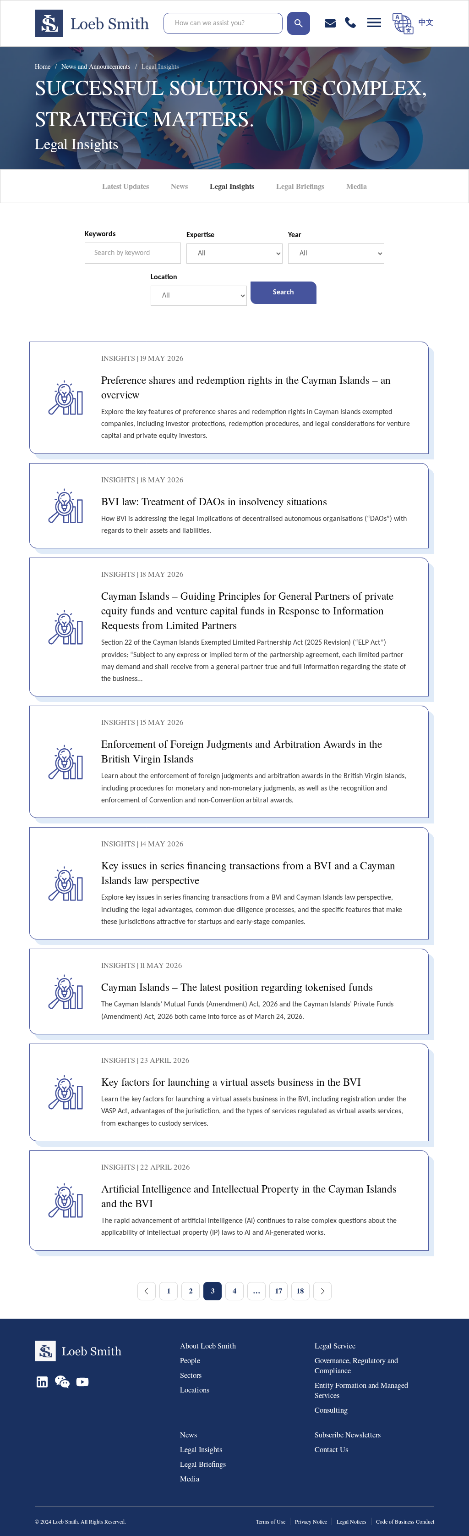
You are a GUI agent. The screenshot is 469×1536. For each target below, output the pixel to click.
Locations (194, 1390)
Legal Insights (160, 66)
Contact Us (331, 1449)
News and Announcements (96, 66)
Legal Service (335, 1346)
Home (42, 66)
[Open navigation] (374, 22)
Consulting (331, 1410)
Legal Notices (351, 1521)
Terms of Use (270, 1521)
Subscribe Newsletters (348, 1435)
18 (300, 1290)
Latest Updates (125, 186)
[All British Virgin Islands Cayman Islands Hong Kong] (199, 296)
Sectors (191, 1375)
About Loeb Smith (208, 1346)
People (190, 1360)
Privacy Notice (311, 1521)
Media (356, 186)
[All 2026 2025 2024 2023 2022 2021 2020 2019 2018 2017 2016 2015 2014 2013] (336, 253)
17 (278, 1290)
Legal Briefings (300, 186)
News (179, 186)
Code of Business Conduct (405, 1521)
